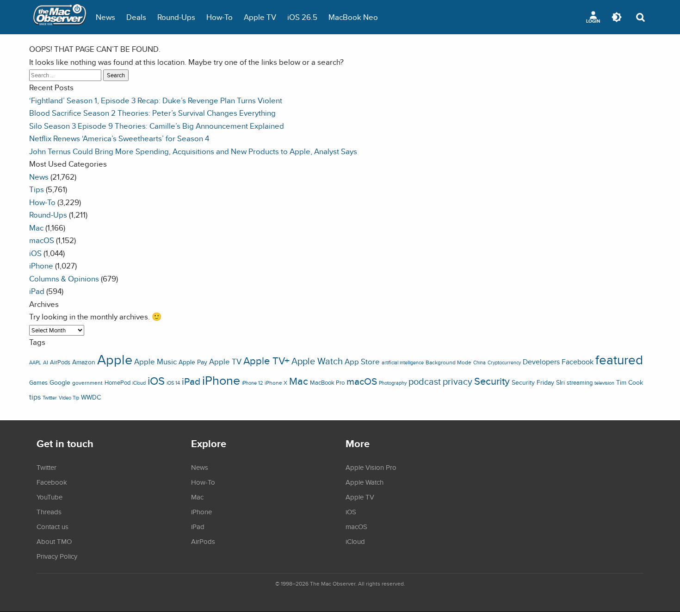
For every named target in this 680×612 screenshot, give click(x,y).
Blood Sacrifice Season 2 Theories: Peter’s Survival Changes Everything (152, 113)
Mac (36, 227)
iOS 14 (173, 383)
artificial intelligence (403, 362)
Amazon (83, 362)
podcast (424, 381)
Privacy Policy (57, 556)
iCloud (139, 383)
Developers (541, 361)
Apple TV (260, 17)
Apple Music (155, 361)
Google (59, 382)
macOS (41, 240)
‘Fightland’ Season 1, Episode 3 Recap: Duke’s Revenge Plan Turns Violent (155, 100)
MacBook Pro (327, 382)
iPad (36, 291)
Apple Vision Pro (371, 467)
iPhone (41, 265)
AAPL (35, 362)
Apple (114, 359)
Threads (49, 511)
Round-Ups (176, 17)
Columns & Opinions (64, 278)
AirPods (60, 362)
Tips (36, 189)
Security (492, 381)
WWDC (91, 397)
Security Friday (533, 382)
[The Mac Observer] (59, 17)
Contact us (52, 526)
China (479, 362)
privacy (457, 381)
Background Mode (448, 362)
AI (45, 362)
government (87, 383)
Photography (393, 383)
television (604, 383)
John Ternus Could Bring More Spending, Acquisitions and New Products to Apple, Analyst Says (193, 151)
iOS (35, 253)
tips (35, 397)
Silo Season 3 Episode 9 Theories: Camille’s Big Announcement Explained (156, 125)
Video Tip (69, 397)
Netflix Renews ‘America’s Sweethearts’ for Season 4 (119, 138)
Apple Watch (317, 361)
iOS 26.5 (302, 17)
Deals (136, 17)
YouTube (49, 497)
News (105, 17)
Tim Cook (629, 382)
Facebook (577, 361)
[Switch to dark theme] (616, 17)
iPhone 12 (252, 383)
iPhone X (276, 383)
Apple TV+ (266, 361)
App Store (362, 361)
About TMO (54, 541)
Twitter (50, 397)
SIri (560, 382)
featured (619, 359)
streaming (580, 382)
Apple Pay (193, 362)
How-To (219, 17)
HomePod (117, 382)
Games (38, 382)
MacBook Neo (353, 17)
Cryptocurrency (504, 362)
